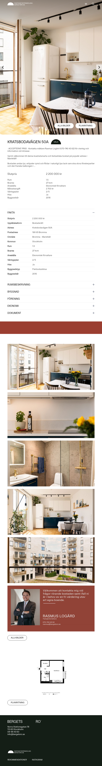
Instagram (37, 760)
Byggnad (13, 291)
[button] (46, 130)
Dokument (14, 312)
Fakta (11, 212)
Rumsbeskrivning (18, 284)
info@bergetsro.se (16, 734)
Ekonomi (13, 305)
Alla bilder (64, 126)
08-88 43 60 (13, 731)
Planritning (85, 126)
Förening (13, 298)
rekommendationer (17, 760)
